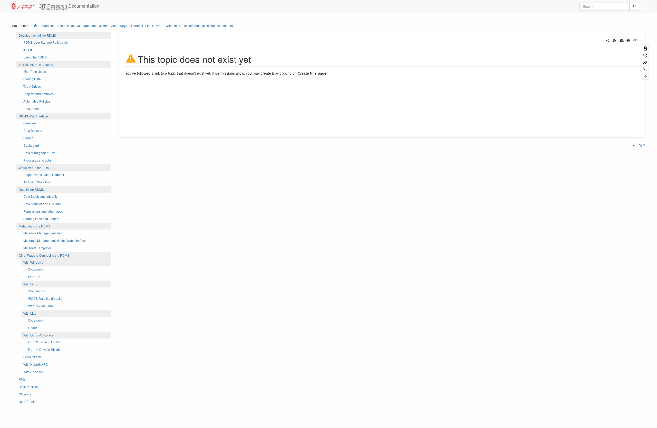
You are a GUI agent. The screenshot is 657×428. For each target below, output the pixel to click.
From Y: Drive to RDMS (44, 349)
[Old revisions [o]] (645, 55)
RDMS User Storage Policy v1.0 (45, 42)
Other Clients (32, 357)
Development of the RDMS (37, 35)
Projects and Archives (38, 94)
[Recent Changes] (615, 39)
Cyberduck (35, 269)
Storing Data (32, 79)
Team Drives (32, 86)
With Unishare (33, 372)
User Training (28, 401)
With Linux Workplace (38, 335)
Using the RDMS (35, 57)
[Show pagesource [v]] (645, 48)
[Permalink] (635, 39)
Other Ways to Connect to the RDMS (136, 25)
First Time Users (34, 71)
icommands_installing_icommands (208, 25)
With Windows (33, 262)
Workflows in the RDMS (35, 167)
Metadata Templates (37, 248)
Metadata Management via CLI (44, 233)
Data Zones (31, 108)
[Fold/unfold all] (645, 69)
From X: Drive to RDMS (44, 342)
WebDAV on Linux (40, 306)
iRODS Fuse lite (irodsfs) (45, 298)
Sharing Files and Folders (41, 218)
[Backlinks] (645, 62)
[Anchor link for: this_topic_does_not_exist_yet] (255, 58)
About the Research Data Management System (74, 25)
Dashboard (31, 145)
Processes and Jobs (37, 160)
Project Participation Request (43, 174)
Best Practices (28, 386)
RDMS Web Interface (33, 116)
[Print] (628, 39)
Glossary (25, 394)
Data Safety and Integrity (40, 196)
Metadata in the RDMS (34, 226)
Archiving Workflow (36, 182)
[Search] (634, 6)
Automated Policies (36, 101)
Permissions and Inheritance (43, 211)
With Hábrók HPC (35, 364)
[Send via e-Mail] (622, 39)
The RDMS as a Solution (36, 64)
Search (28, 138)
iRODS (28, 49)
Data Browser (32, 130)
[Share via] (608, 39)
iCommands (36, 291)
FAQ (22, 379)
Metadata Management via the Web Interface (54, 240)
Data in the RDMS (31, 189)
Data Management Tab (39, 153)
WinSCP (34, 276)
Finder (32, 327)
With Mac (29, 313)
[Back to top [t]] (645, 76)
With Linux (173, 25)
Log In (640, 145)
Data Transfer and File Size (42, 204)
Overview (29, 123)
